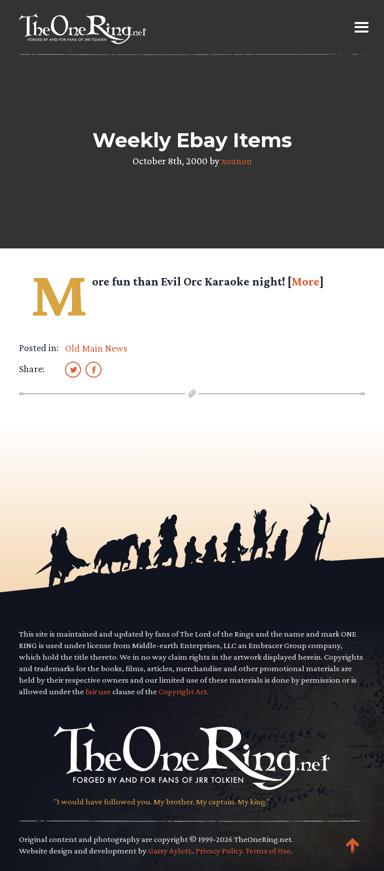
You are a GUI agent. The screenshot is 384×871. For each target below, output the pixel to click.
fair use (98, 691)
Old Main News (96, 348)
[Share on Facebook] (94, 369)
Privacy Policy (219, 850)
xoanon (237, 160)
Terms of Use (268, 850)
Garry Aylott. (170, 850)
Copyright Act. (183, 691)
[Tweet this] (73, 369)
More (306, 281)
